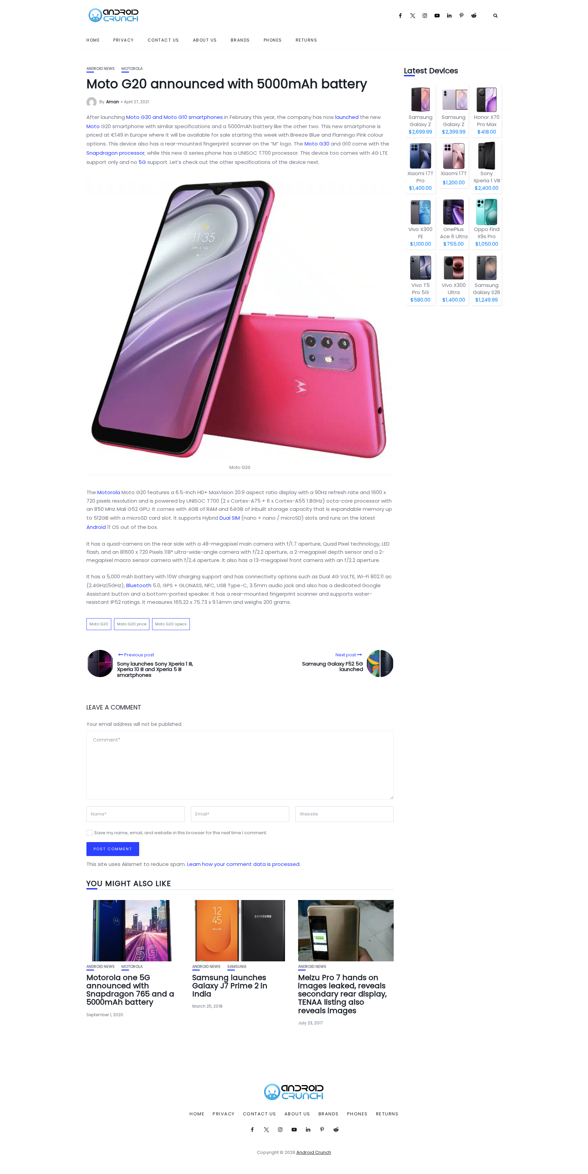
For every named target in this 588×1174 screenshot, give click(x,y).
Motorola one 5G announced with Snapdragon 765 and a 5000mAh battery (130, 990)
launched (347, 117)
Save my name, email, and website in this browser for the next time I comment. (180, 832)
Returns (306, 40)
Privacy (123, 40)
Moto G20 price (131, 624)
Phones (273, 40)
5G (142, 162)
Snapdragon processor (115, 152)
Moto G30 (317, 143)
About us (205, 40)
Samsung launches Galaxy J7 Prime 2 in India (229, 985)
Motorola (132, 69)
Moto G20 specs (171, 624)
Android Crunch (313, 1152)
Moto (93, 126)
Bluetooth (138, 585)
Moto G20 (98, 624)
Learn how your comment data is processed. (243, 864)
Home (93, 40)
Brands (240, 40)
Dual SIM (229, 517)
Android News (100, 69)
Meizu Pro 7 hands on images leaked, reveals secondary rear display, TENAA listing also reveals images (342, 994)
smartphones (206, 117)
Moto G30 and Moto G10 (156, 117)
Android (96, 527)
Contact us (163, 40)
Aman (112, 102)
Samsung (236, 967)
